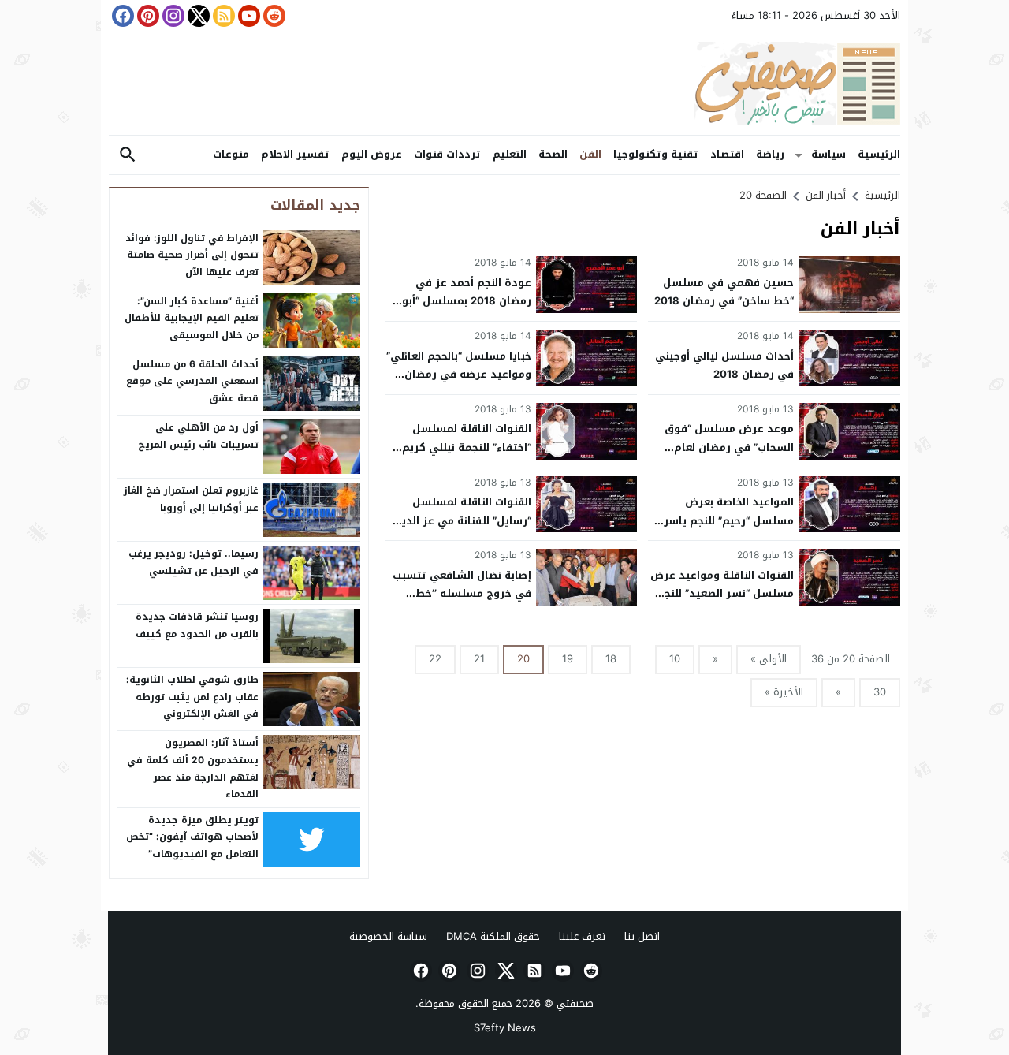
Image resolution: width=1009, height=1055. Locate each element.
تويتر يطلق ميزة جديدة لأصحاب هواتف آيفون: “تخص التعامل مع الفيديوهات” (192, 837)
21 (479, 659)
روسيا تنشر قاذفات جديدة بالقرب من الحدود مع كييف (197, 625)
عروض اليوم (371, 154)
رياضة (770, 154)
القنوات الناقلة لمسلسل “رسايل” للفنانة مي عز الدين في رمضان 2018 (462, 520)
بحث (128, 155)
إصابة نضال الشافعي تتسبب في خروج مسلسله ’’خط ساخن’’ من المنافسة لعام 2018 (462, 602)
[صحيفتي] (504, 83)
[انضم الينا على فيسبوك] (121, 16)
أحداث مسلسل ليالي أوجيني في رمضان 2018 (724, 365)
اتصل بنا (642, 936)
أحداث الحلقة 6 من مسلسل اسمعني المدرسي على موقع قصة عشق (192, 381)
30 (879, 692)
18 (610, 659)
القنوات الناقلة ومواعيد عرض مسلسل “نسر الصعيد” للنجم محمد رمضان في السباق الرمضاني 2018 (722, 602)
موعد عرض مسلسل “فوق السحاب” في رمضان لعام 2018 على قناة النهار (729, 447)
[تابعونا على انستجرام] (171, 16)
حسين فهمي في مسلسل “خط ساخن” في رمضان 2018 (724, 292)
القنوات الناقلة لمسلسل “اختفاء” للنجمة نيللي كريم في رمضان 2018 (466, 447)
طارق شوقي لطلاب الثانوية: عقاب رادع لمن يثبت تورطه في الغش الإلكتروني (192, 696)
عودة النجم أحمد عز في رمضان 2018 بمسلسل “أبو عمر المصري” (466, 301)
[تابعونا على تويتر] (197, 16)
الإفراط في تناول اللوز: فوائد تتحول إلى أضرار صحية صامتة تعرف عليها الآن (192, 255)
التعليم (510, 154)
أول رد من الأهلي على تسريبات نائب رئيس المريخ (198, 436)
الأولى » (768, 659)
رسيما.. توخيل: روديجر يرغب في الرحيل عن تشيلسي (193, 562)
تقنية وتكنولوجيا (655, 154)
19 (567, 659)
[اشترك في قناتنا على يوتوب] (247, 16)
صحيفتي (575, 1003)
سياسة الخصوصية (388, 936)
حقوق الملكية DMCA (493, 936)
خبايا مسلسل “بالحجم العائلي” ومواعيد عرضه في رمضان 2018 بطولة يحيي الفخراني (458, 374)
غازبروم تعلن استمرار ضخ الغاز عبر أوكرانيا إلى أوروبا (191, 499)
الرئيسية (879, 154)
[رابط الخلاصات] (222, 16)
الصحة (553, 154)
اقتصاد (727, 154)
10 (674, 659)
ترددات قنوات (447, 154)
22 (435, 659)
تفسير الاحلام (295, 154)
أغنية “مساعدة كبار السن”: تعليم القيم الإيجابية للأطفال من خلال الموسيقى (192, 318)
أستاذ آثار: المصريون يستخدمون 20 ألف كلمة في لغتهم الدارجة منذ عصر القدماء (193, 768)
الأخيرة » (784, 692)
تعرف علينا (582, 936)
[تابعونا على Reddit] (272, 16)
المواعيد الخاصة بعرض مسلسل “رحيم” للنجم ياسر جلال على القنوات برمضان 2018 (729, 529)
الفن (590, 154)
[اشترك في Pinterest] (146, 16)
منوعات (231, 154)
